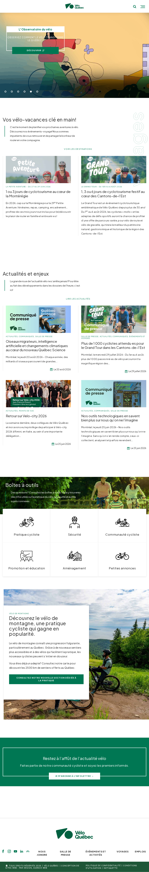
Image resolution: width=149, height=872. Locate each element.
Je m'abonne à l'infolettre (73, 776)
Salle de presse (44, 336)
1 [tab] (5, 91)
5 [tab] (31, 91)
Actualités (12, 336)
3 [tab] (18, 91)
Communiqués (26, 336)
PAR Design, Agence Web (33, 868)
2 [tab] (12, 91)
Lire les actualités (78, 299)
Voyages (122, 851)
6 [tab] (37, 91)
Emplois (140, 851)
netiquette (110, 868)
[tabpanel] (74, 55)
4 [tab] (24, 91)
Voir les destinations (78, 149)
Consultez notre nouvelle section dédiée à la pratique (46, 679)
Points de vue (26, 411)
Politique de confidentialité (103, 865)
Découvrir (34, 50)
